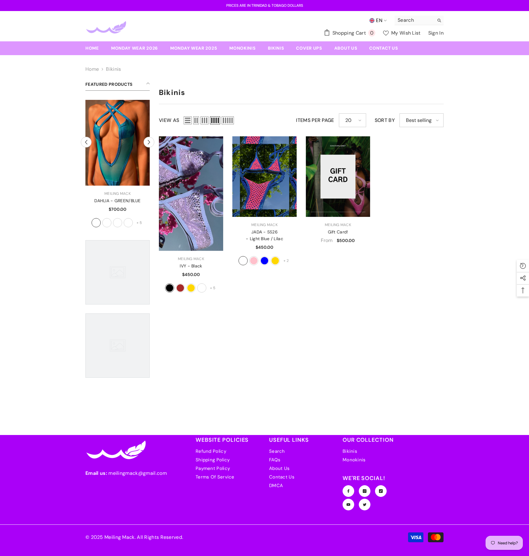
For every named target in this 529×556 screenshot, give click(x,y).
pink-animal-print (117, 222)
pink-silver (96, 222)
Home (92, 69)
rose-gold (191, 288)
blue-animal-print (128, 222)
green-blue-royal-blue (264, 260)
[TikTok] (381, 491)
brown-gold (275, 260)
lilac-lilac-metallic (201, 288)
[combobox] (414, 20)
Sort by (385, 120)
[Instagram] (364, 491)
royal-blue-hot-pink (253, 260)
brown (180, 288)
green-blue (106, 222)
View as (169, 120)
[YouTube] (348, 504)
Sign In (436, 33)
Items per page (315, 120)
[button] (188, 120)
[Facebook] (348, 491)
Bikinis (113, 69)
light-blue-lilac (243, 260)
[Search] (419, 20)
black (169, 288)
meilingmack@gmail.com (137, 473)
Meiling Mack (117, 193)
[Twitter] (364, 504)
